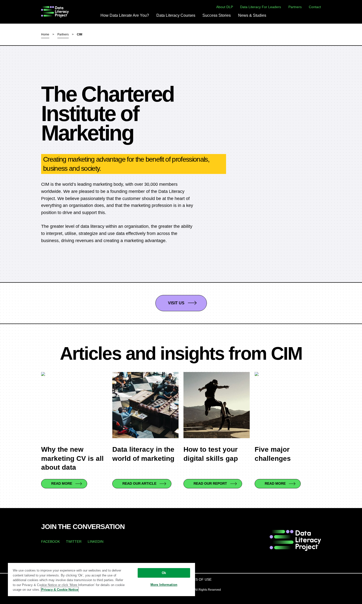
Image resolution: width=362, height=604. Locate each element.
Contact (315, 7)
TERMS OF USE (199, 579)
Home (45, 34)
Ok (164, 573)
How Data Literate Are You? (124, 15)
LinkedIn (95, 541)
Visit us (176, 303)
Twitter (74, 541)
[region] (101, 579)
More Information (163, 585)
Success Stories (216, 15)
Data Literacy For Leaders (260, 7)
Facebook (50, 541)
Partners (295, 7)
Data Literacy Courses (175, 15)
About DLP (224, 7)
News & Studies (252, 15)
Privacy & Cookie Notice (59, 589)
